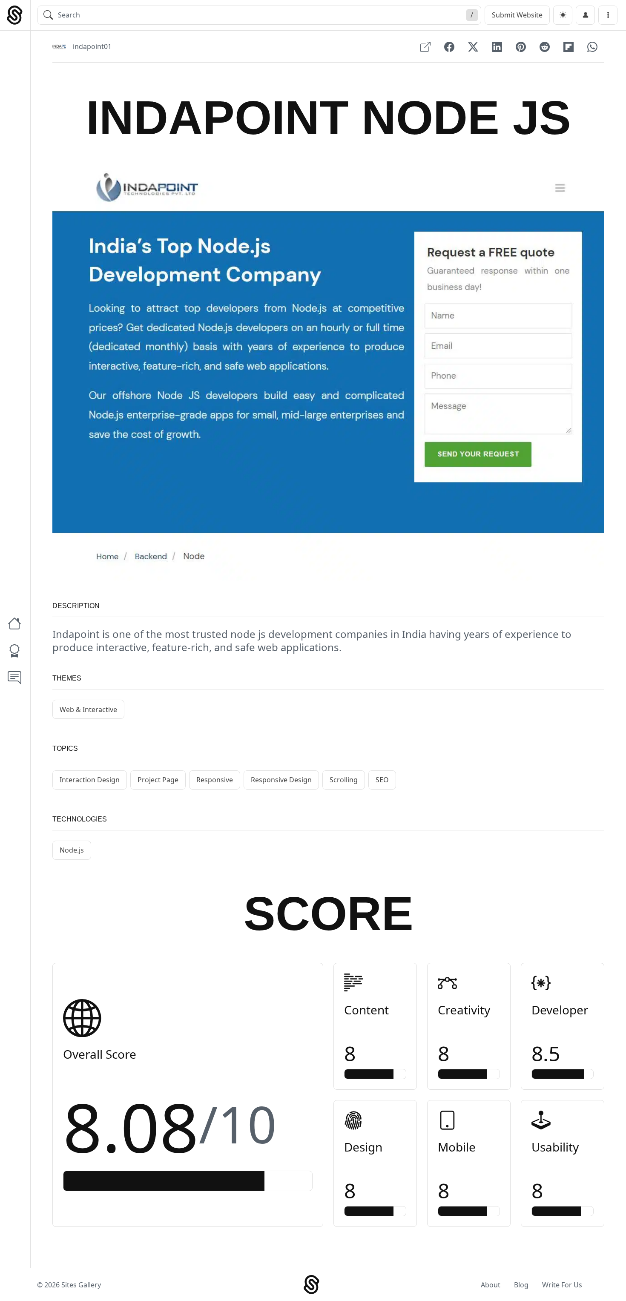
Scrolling (344, 779)
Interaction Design (90, 779)
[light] (562, 15)
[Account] (585, 15)
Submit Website (517, 15)
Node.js (72, 850)
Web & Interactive (88, 709)
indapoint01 (92, 46)
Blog (521, 1285)
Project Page (158, 779)
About (490, 1285)
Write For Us (562, 1285)
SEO (382, 779)
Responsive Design (281, 779)
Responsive (214, 779)
